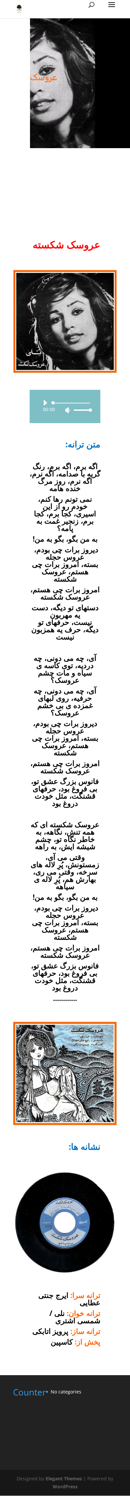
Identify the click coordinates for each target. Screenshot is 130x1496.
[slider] (81, 410)
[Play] (45, 402)
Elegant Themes (64, 1478)
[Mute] (68, 410)
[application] (65, 406)
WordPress (65, 1486)
